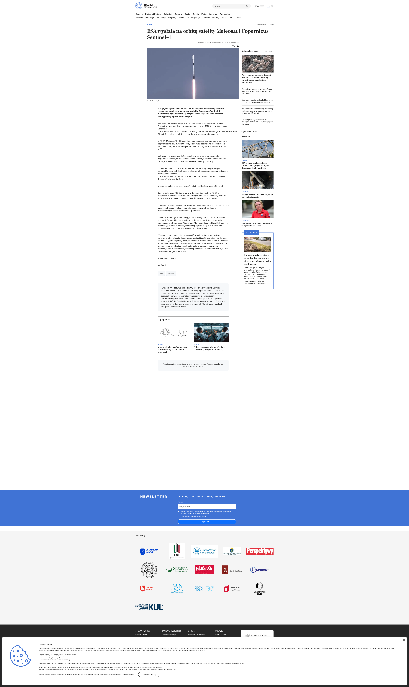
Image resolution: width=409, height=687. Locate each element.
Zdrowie (178, 14)
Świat (150, 25)
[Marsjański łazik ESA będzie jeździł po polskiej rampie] (258, 184)
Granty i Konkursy (211, 18)
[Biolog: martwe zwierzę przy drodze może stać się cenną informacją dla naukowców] (257, 261)
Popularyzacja (193, 18)
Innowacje (161, 18)
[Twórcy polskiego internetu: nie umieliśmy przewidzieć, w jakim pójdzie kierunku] (258, 122)
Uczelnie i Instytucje (144, 18)
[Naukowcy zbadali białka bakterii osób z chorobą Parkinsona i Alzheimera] (258, 101)
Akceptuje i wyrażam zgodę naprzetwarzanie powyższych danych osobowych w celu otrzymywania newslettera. (205, 512)
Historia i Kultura (153, 14)
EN (272, 6)
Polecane (251, 232)
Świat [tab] (271, 51)
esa (161, 273)
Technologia (226, 14)
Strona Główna (262, 24)
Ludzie (238, 18)
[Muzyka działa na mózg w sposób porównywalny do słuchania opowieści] (175, 339)
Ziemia (196, 14)
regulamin (190, 511)
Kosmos (139, 14)
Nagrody (172, 18)
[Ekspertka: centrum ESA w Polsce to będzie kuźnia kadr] (258, 213)
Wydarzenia (227, 18)
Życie (187, 14)
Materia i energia (209, 14)
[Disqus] (193, 402)
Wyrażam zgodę (149, 674)
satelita (171, 273)
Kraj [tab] (265, 51)
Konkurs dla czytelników (196, 634)
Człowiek (168, 14)
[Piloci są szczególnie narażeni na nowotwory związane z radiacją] (211, 339)
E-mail (180, 502)
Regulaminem (212, 364)
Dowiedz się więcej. (128, 674)
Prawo (181, 18)
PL (268, 6)
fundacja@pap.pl (99, 669)
